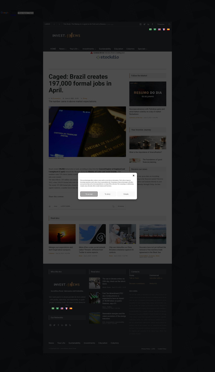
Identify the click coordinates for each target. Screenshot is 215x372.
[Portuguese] (150, 30)
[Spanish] (168, 30)
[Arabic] (155, 30)
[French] (163, 30)
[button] (133, 175)
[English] (159, 30)
